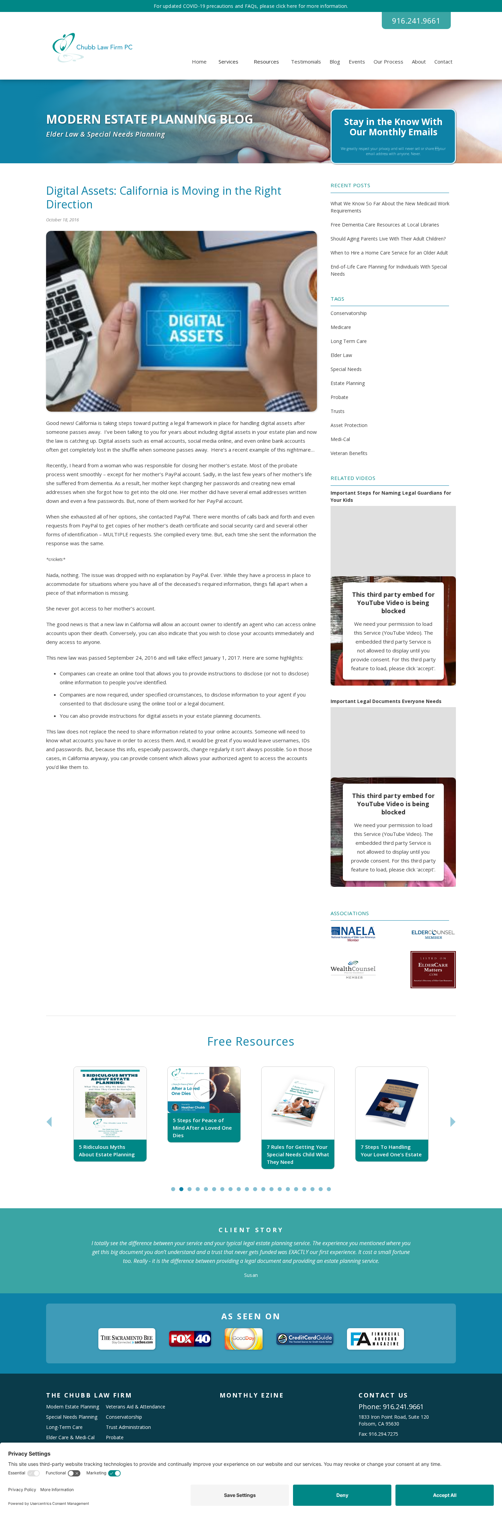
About (419, 61)
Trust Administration (128, 1427)
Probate (339, 397)
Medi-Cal (340, 439)
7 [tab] (223, 1191)
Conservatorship (349, 313)
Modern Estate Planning (72, 1406)
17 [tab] (307, 1191)
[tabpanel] (110, 1121)
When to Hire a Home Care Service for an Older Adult (389, 252)
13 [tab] (274, 1191)
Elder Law (341, 355)
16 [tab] (299, 1191)
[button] (228, 61)
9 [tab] (240, 1191)
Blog (335, 61)
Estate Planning (348, 383)
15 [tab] (291, 1191)
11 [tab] (258, 1191)
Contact (443, 61)
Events (357, 61)
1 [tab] (174, 1191)
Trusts (338, 411)
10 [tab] (250, 1191)
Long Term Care (349, 341)
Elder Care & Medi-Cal (70, 1437)
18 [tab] (315, 1191)
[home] (91, 47)
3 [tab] (191, 1191)
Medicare (341, 327)
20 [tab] (332, 1191)
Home (199, 61)
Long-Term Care (64, 1427)
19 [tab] (324, 1191)
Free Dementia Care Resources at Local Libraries (385, 224)
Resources (266, 61)
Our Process (388, 61)
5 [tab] (207, 1191)
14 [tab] (283, 1191)
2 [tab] (182, 1191)
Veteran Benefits (349, 453)
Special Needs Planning (71, 1417)
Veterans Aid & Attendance (135, 1406)
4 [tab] (199, 1191)
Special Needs (346, 369)
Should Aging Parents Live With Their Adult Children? (388, 238)
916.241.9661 (416, 20)
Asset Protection (349, 425)
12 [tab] (266, 1191)
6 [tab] (215, 1191)
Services (228, 61)
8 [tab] (232, 1191)
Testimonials (306, 61)
